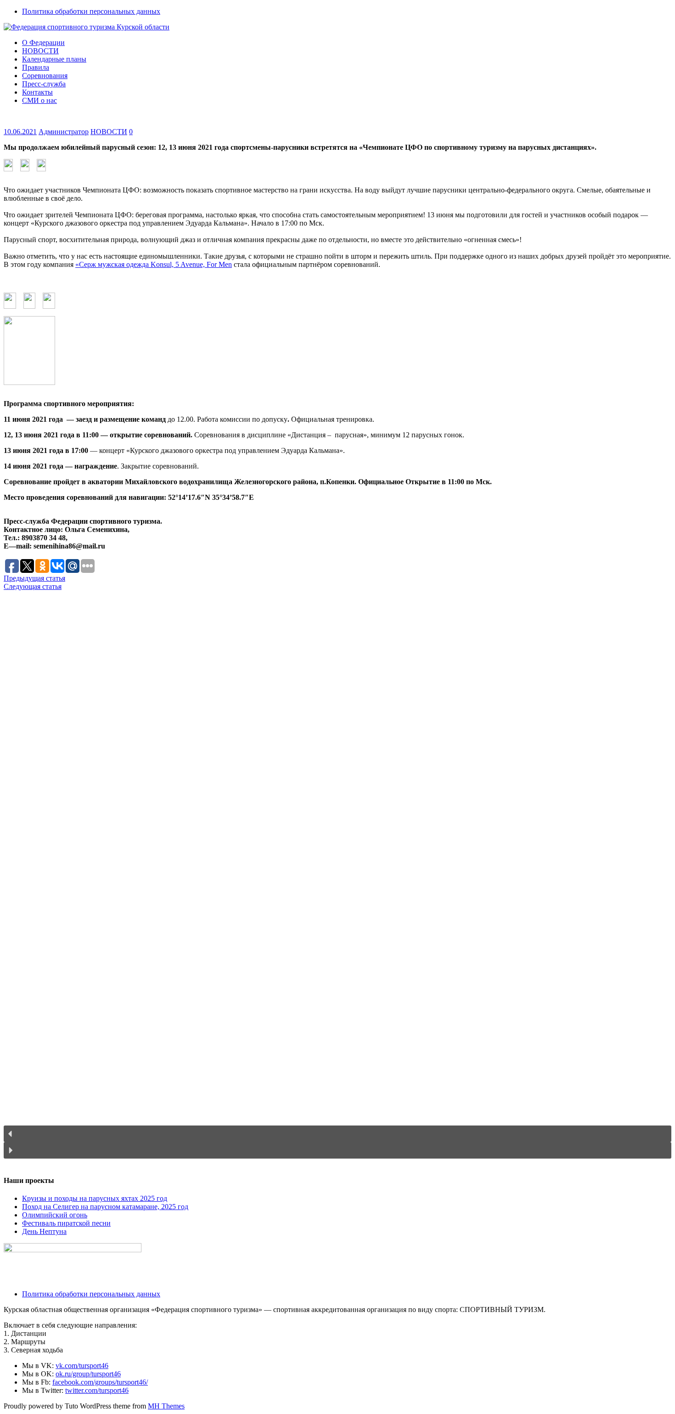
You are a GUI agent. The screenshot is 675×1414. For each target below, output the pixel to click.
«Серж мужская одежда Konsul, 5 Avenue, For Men (153, 264)
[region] (337, 878)
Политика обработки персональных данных (91, 11)
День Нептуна (44, 1231)
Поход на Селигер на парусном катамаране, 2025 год (105, 1206)
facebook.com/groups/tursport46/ (100, 1382)
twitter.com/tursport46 (97, 1390)
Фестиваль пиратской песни (66, 1223)
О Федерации (43, 42)
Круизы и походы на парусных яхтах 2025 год (94, 1198)
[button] (337, 1134)
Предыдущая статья (34, 578)
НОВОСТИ (40, 51)
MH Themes (166, 1406)
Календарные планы (54, 59)
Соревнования (45, 75)
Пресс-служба (44, 84)
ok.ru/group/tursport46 (88, 1374)
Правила (35, 67)
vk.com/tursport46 (82, 1365)
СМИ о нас (39, 100)
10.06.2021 (20, 132)
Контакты (37, 92)
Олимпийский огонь (54, 1215)
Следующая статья (33, 586)
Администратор (64, 132)
